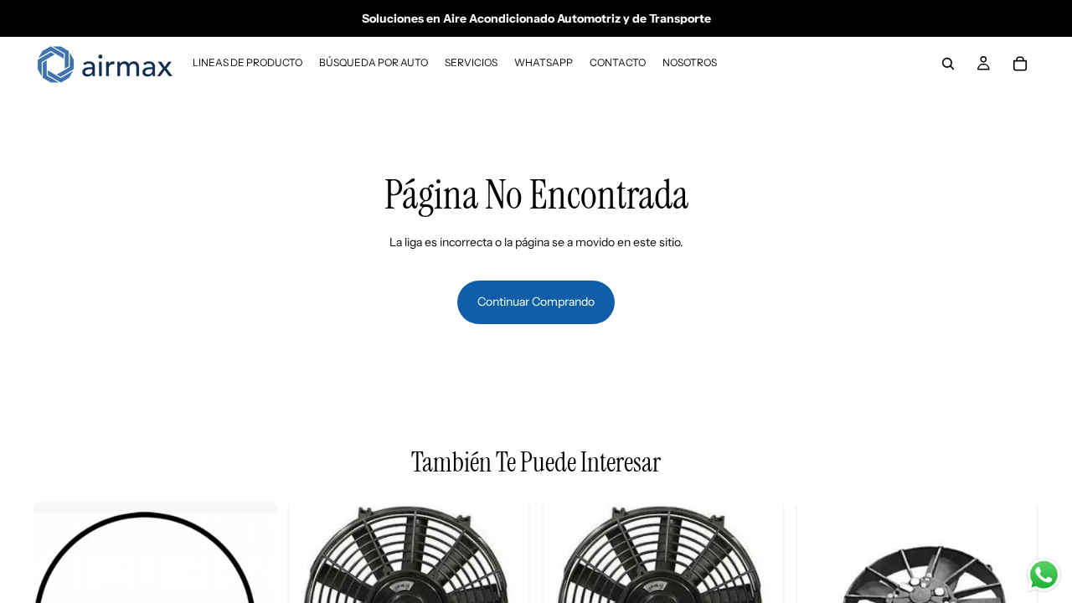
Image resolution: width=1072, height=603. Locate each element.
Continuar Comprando (536, 301)
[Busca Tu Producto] (948, 63)
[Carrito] (1020, 63)
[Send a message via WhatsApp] (1044, 575)
